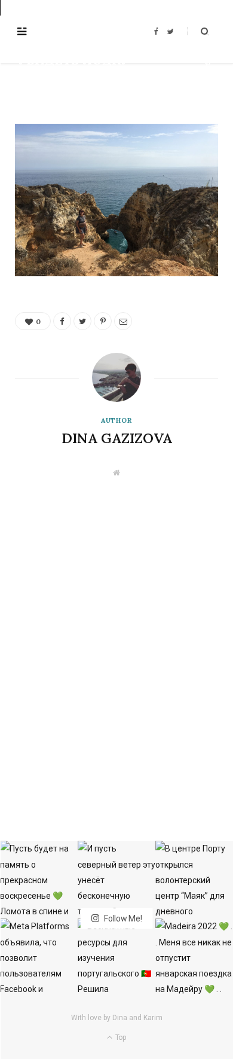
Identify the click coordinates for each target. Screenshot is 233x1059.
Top (120, 1037)
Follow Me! (122, 918)
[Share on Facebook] (207, 37)
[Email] (207, 78)
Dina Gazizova (54, 80)
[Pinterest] (207, 64)
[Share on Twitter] (207, 50)
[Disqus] (116, 626)
